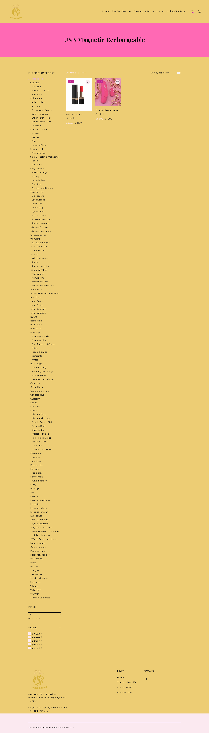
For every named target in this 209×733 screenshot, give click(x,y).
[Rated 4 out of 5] (44, 636)
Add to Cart (85, 108)
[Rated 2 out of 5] (44, 644)
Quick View (72, 108)
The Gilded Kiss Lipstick (75, 116)
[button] (88, 82)
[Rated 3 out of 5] (44, 640)
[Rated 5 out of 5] (44, 633)
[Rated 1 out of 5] (44, 647)
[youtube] (146, 678)
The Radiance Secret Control (107, 112)
